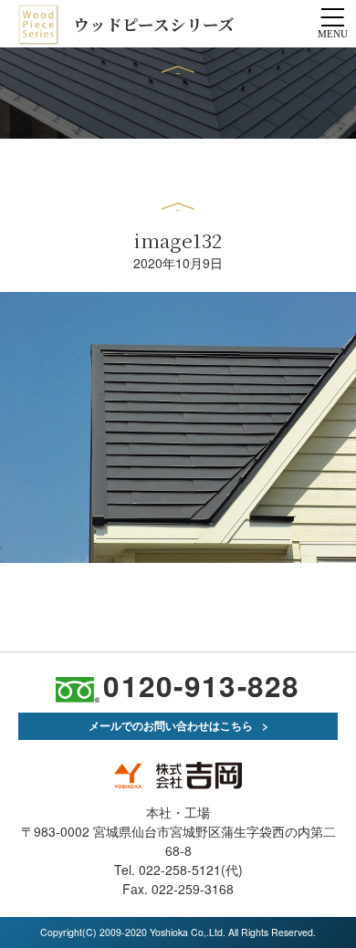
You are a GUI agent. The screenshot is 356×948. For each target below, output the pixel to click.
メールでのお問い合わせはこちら (171, 725)
